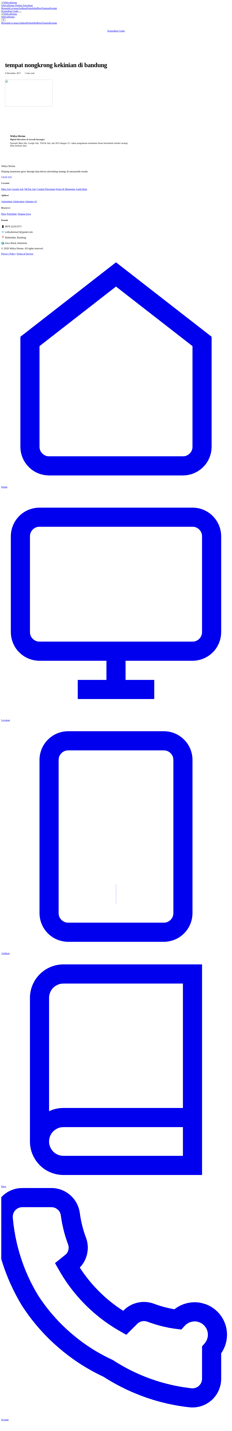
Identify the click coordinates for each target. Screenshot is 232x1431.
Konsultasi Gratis (9, 11)
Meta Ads (6, 189)
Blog (39, 8)
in (6, 177)
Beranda (5, 8)
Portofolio (32, 8)
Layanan (14, 8)
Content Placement (46, 189)
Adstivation (18, 201)
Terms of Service (24, 253)
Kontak (53, 8)
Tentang (46, 8)
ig (4, 177)
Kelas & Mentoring (65, 189)
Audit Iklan (81, 189)
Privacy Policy (8, 253)
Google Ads (18, 189)
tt (11, 177)
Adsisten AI (31, 201)
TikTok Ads (30, 189)
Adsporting (6, 201)
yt (9, 177)
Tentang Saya (24, 214)
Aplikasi (22, 8)
